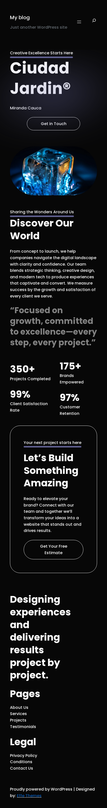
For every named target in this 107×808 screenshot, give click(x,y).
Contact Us (21, 768)
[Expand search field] (94, 21)
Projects (18, 720)
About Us (19, 707)
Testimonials (23, 727)
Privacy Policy (23, 755)
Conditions (21, 762)
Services (18, 714)
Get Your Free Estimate (53, 549)
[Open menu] (79, 22)
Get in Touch (53, 124)
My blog (20, 17)
